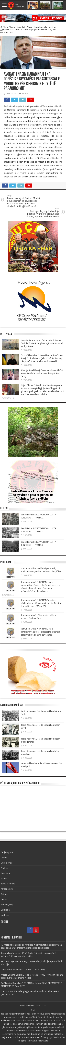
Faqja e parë (7, 852)
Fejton (4, 899)
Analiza (4, 868)
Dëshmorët (6, 863)
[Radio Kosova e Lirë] (33, 5)
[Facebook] (30, 930)
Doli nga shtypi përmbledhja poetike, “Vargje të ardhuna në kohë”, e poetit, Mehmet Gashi (43, 213)
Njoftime (5, 915)
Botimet (4, 894)
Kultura (4, 878)
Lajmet (13, 27)
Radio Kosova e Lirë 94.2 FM (33, 1005)
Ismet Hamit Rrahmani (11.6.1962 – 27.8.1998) (23, 969)
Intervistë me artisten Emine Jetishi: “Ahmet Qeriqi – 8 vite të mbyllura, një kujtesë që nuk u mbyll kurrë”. (42, 343)
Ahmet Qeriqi (7, 904)
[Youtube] (36, 930)
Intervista (5, 873)
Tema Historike (8, 883)
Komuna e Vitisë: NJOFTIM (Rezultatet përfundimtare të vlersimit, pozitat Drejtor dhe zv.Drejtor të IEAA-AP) (41, 603)
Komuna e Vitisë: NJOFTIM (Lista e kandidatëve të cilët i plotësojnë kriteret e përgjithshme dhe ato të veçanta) (40, 631)
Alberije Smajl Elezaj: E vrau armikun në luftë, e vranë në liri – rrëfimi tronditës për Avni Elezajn (42, 373)
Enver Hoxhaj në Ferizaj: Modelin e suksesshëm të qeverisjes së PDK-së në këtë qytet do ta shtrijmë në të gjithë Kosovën (24, 201)
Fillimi (5, 27)
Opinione (5, 910)
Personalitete (7, 889)
